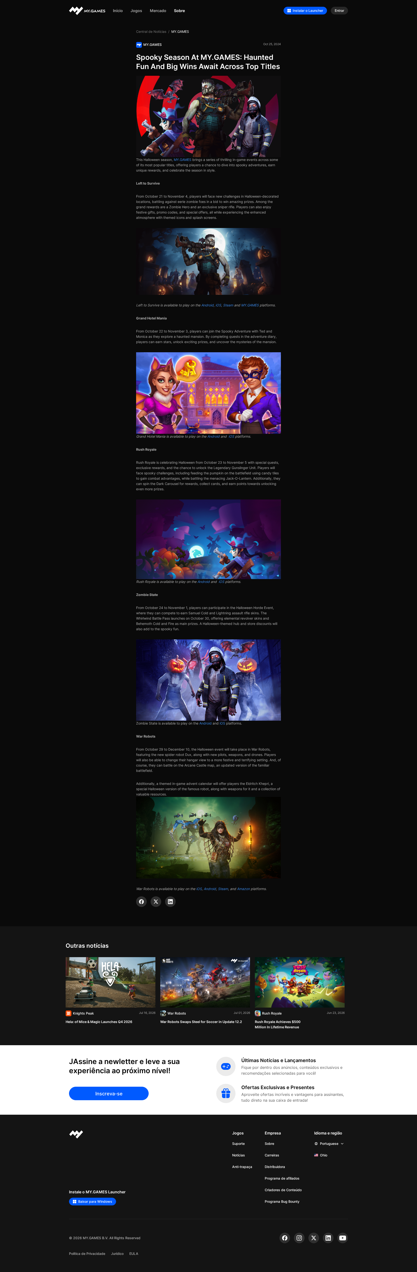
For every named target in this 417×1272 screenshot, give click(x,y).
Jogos (136, 10)
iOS (218, 305)
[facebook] (284, 1238)
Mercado (158, 10)
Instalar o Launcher (308, 10)
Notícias (238, 1155)
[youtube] (342, 1238)
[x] (313, 1238)
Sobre (179, 10)
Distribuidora (275, 1166)
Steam (228, 305)
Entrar (339, 10)
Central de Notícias (151, 31)
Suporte (238, 1143)
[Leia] (110, 990)
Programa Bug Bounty (282, 1201)
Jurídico (117, 1253)
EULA (133, 1253)
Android (207, 305)
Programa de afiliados (282, 1178)
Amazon (243, 888)
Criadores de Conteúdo (283, 1190)
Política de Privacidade (87, 1253)
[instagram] (299, 1238)
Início (118, 10)
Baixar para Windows (95, 1201)
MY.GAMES (182, 159)
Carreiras (272, 1155)
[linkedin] (328, 1238)
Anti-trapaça (242, 1166)
